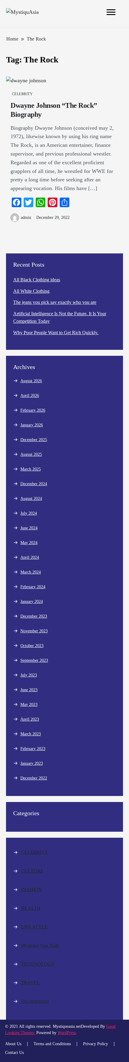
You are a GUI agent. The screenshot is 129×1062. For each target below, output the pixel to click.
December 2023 (33, 616)
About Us (13, 1044)
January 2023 (31, 763)
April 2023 (29, 719)
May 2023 (29, 704)
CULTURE (32, 870)
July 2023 (28, 675)
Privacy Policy (95, 1044)
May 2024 (29, 542)
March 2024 (30, 572)
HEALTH (30, 908)
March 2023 (30, 734)
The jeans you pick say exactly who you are (54, 302)
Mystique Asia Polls (40, 945)
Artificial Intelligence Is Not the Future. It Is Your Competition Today (59, 317)
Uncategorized (35, 1001)
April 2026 (29, 395)
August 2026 (31, 381)
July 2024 (28, 513)
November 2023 (34, 631)
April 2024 (29, 557)
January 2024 (31, 601)
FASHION (31, 889)
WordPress (67, 1032)
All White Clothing (31, 291)
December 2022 (33, 778)
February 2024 (32, 587)
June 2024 (29, 528)
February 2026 (32, 410)
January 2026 (31, 425)
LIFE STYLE (34, 926)
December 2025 (33, 439)
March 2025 (30, 469)
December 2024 (33, 484)
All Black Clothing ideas (36, 279)
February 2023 (32, 748)
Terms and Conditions (52, 1044)
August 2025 (31, 454)
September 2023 (34, 660)
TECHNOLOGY (38, 964)
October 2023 (32, 645)
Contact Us (14, 1052)
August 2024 (31, 498)
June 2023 (29, 690)
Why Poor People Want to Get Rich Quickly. (55, 332)
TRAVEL (30, 982)
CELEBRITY (22, 94)
